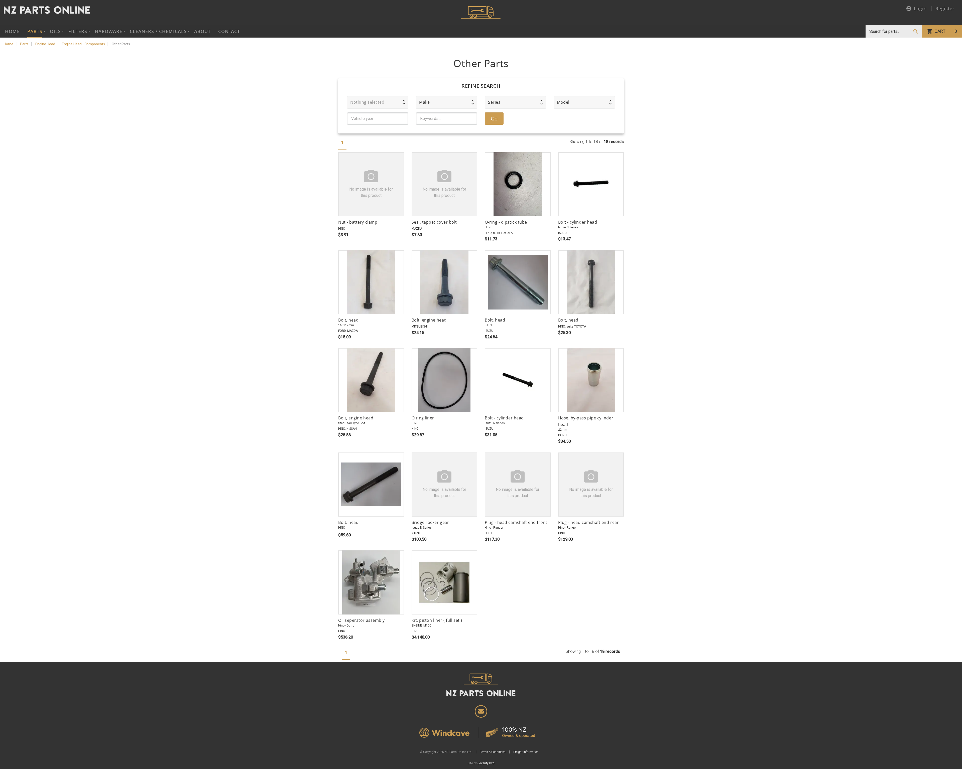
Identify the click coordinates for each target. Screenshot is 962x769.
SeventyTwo (485, 763)
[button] (377, 102)
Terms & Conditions (493, 751)
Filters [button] (77, 31)
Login (920, 9)
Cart (945, 31)
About (202, 31)
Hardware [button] (108, 31)
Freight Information (526, 751)
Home (12, 31)
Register (944, 8)
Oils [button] (55, 31)
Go (494, 118)
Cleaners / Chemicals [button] (158, 31)
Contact (229, 31)
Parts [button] (34, 31)
